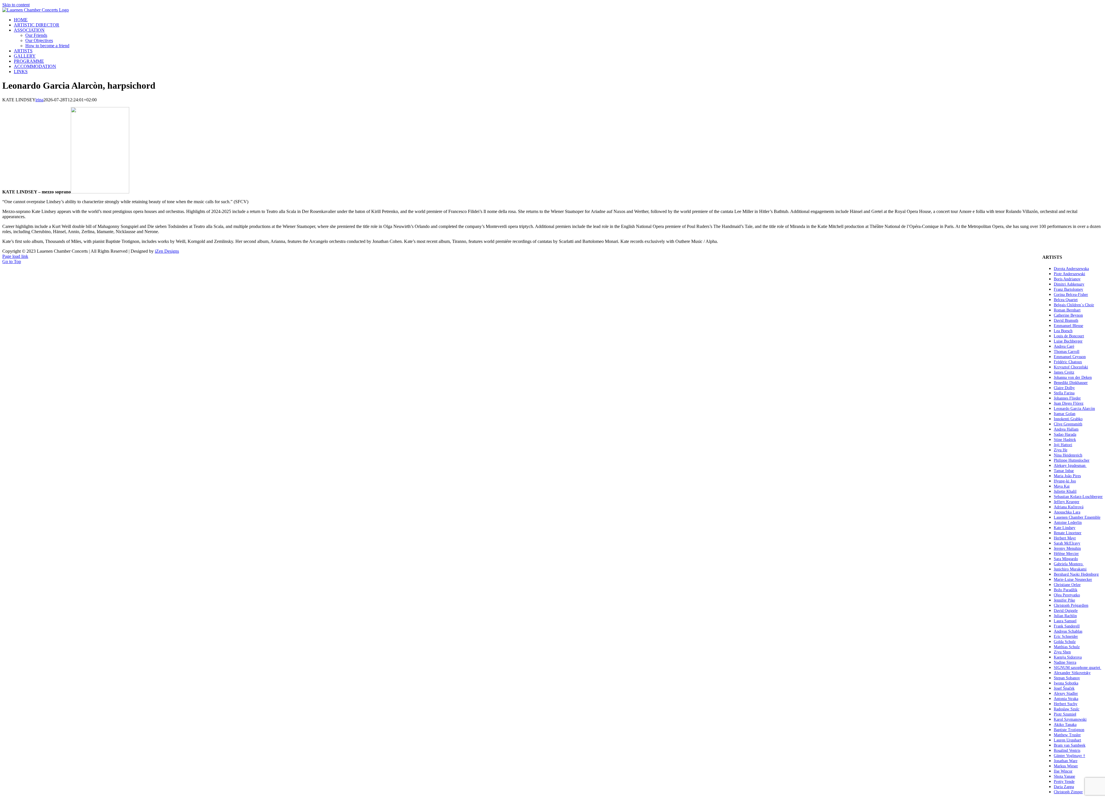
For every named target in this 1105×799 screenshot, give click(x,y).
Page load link (15, 256)
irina (39, 99)
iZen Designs (167, 251)
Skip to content (16, 4)
